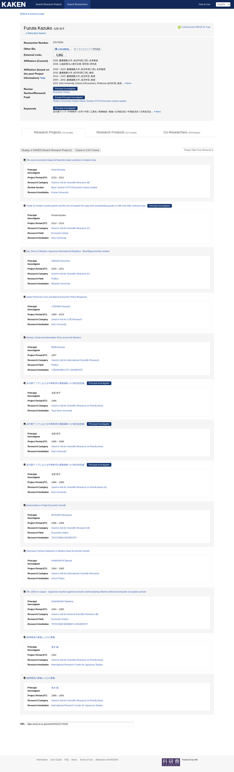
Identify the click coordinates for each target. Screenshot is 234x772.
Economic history (61, 92)
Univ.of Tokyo (58, 578)
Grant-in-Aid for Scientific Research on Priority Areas (77, 405)
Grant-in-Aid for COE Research (66, 319)
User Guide (56, 759)
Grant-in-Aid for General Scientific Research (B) (74, 614)
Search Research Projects (49, 4)
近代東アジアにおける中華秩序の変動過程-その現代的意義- (56, 383)
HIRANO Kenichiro (60, 261)
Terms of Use (86, 759)
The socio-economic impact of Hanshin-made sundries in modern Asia (61, 160)
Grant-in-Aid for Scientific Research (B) (70, 182)
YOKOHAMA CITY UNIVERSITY (67, 370)
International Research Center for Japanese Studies (77, 664)
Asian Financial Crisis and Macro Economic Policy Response (57, 297)
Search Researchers (77, 4)
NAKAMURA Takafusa (62, 601)
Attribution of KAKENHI (106, 759)
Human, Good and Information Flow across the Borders (54, 337)
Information (42, 759)
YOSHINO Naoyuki (60, 306)
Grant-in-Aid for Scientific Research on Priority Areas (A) (79, 487)
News (74, 759)
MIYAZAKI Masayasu (61, 515)
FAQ (67, 759)
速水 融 (54, 647)
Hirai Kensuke (58, 170)
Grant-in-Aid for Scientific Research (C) (70, 228)
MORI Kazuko (58, 347)
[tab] (53, 132)
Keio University (58, 238)
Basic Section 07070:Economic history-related (103, 101)
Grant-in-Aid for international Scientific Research (75, 360)
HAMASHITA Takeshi (61, 560)
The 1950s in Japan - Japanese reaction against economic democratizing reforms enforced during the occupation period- (86, 592)
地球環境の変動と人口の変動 (41, 637)
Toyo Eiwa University (61, 410)
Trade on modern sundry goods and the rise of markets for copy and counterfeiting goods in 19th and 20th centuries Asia (86, 206)
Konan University (59, 192)
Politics (56, 101)
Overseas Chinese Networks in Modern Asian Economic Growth (58, 551)
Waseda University (60, 283)
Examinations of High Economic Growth (46, 505)
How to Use (204, 4)
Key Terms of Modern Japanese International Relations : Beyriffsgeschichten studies (68, 251)
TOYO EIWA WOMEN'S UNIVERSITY (69, 624)
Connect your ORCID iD (193, 27)
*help (208, 27)
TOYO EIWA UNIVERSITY (64, 537)
